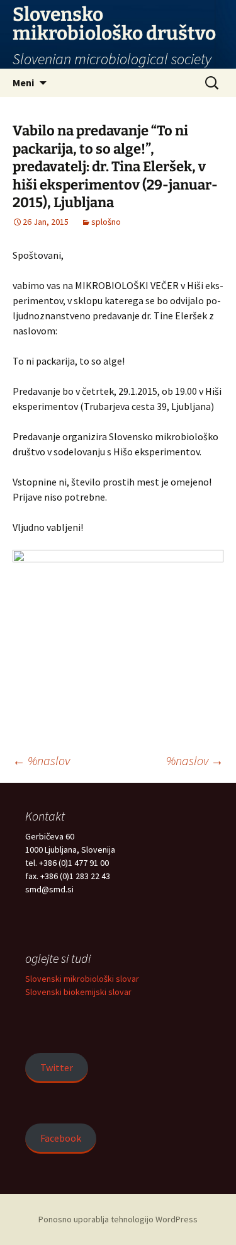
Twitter (56, 1067)
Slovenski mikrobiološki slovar (82, 978)
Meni (23, 82)
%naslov (41, 760)
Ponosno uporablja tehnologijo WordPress (118, 1219)
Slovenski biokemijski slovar (78, 992)
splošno (106, 221)
